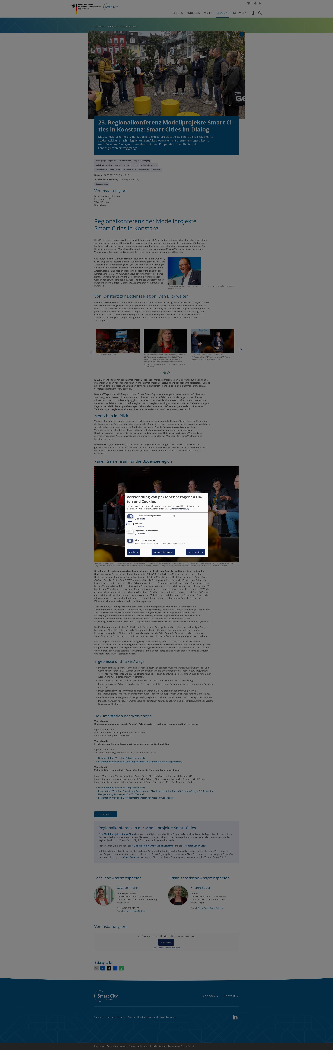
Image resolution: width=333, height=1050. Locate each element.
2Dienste (140, 519)
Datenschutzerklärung (179, 509)
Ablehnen (133, 552)
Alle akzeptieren (196, 552)
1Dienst (139, 526)
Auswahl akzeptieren (163, 552)
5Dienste (140, 533)
